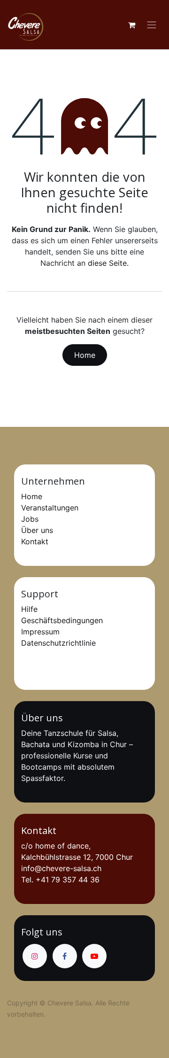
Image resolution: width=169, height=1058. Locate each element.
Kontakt (34, 541)
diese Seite (107, 263)
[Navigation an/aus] (151, 25)
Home (84, 355)
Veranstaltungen (49, 507)
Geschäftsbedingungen (62, 620)
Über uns (37, 530)
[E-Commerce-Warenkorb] (131, 25)
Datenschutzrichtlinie (58, 643)
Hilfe (29, 609)
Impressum (40, 631)
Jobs (29, 519)
